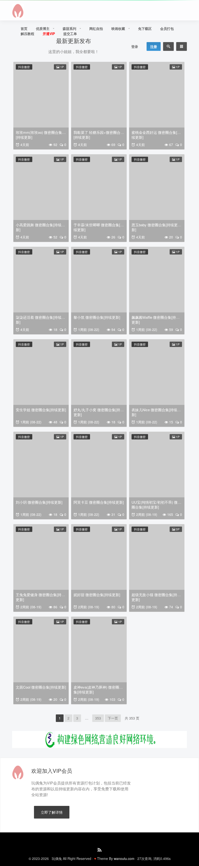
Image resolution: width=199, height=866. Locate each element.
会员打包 (167, 28)
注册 (153, 46)
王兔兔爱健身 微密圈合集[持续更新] (40, 597)
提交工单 (70, 33)
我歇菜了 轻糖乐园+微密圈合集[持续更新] (99, 135)
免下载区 (145, 28)
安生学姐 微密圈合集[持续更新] (41, 409)
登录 (134, 46)
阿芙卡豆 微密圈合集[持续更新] (99, 502)
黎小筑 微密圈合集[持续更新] (97, 317)
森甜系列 (69, 28)
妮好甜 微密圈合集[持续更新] (97, 594)
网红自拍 (96, 28)
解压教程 (27, 33)
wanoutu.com (124, 858)
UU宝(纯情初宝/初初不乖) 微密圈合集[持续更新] (156, 505)
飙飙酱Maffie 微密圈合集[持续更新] (156, 320)
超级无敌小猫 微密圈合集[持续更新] (156, 597)
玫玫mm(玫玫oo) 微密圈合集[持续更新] (39, 135)
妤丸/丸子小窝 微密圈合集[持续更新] (99, 412)
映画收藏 (118, 28)
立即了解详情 (52, 812)
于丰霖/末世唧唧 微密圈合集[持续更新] (99, 227)
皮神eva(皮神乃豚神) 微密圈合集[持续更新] (98, 689)
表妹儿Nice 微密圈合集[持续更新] (156, 412)
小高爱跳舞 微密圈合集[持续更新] (40, 227)
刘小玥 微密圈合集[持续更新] (39, 502)
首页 (24, 28)
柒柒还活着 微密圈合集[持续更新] (40, 320)
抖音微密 (24, 67)
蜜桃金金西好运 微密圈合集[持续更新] (156, 135)
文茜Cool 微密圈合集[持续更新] (41, 687)
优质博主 (43, 28)
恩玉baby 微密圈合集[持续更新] (155, 227)
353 (98, 718)
